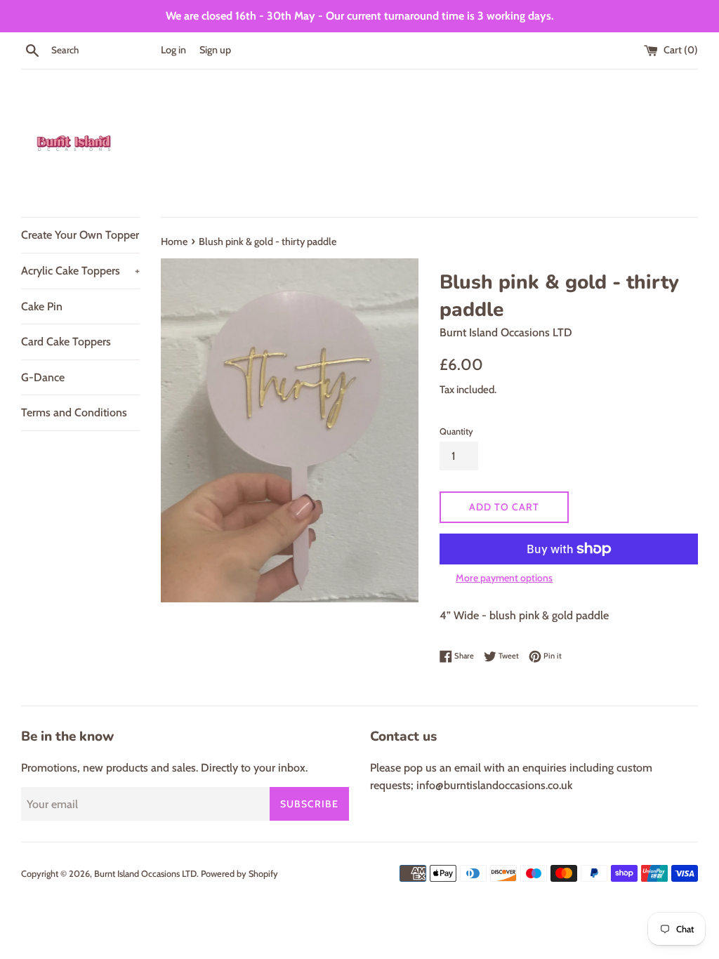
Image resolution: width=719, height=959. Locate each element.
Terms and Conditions (74, 412)
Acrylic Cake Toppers (80, 270)
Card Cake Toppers (66, 341)
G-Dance (43, 377)
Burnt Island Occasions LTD (145, 873)
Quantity (456, 431)
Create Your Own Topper (80, 235)
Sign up (215, 50)
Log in (173, 50)
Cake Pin (41, 306)
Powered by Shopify (239, 873)
